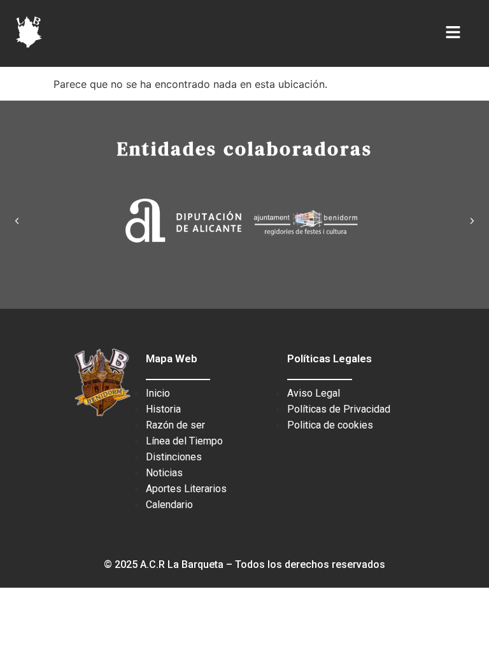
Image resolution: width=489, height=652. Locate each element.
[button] (17, 220)
